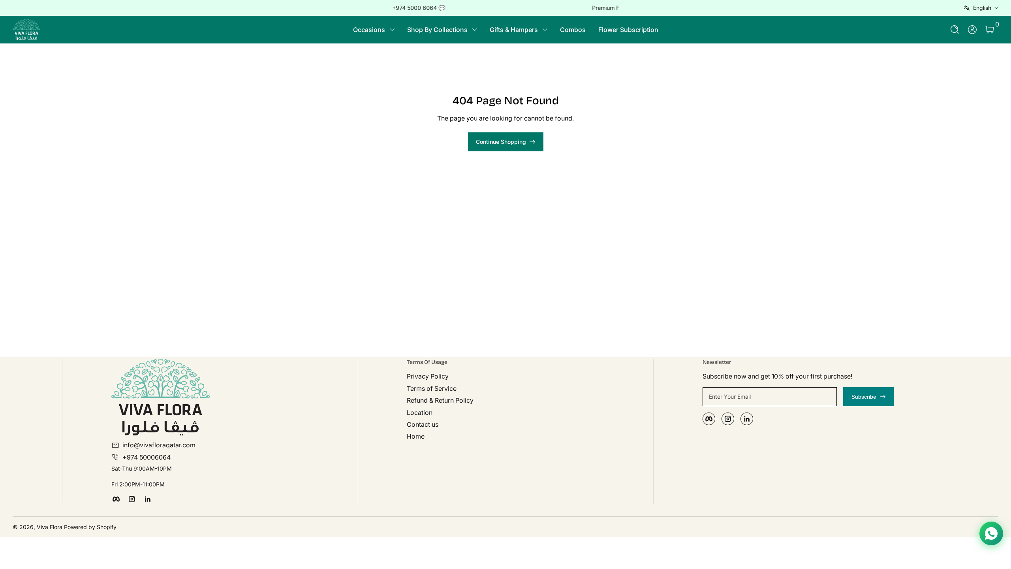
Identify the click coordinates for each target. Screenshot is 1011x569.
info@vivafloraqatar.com (158, 445)
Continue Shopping (501, 141)
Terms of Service (432, 388)
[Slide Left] (385, 8)
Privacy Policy (428, 376)
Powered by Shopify (90, 527)
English (982, 7)
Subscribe (863, 397)
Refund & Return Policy (440, 400)
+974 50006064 (146, 457)
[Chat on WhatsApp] (991, 533)
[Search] (955, 29)
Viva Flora (50, 527)
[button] (955, 29)
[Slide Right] (625, 8)
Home (416, 436)
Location (419, 412)
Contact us (422, 424)
